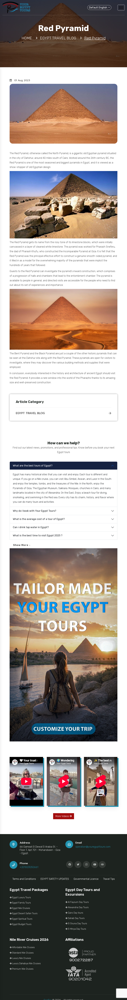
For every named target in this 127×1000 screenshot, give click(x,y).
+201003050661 (29, 867)
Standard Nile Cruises (22, 953)
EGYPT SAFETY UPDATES (55, 878)
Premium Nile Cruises (22, 969)
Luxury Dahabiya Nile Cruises (26, 963)
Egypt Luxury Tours (21, 897)
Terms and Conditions (24, 878)
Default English (98, 7)
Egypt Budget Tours (21, 924)
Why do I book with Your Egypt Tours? (34, 510)
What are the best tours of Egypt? (33, 465)
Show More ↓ (22, 545)
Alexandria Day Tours (78, 907)
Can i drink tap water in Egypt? (31, 527)
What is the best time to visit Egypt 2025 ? (37, 535)
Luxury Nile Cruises (21, 958)
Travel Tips (109, 878)
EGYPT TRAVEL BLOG (30, 413)
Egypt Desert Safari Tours (24, 913)
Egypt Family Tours (21, 902)
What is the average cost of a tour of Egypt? (39, 519)
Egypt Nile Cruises (20, 908)
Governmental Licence (86, 878)
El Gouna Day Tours (77, 923)
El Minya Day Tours (76, 929)
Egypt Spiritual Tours (21, 919)
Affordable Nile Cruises (23, 947)
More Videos (62, 816)
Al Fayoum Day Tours (78, 902)
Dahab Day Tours (76, 918)
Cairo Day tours (75, 913)
